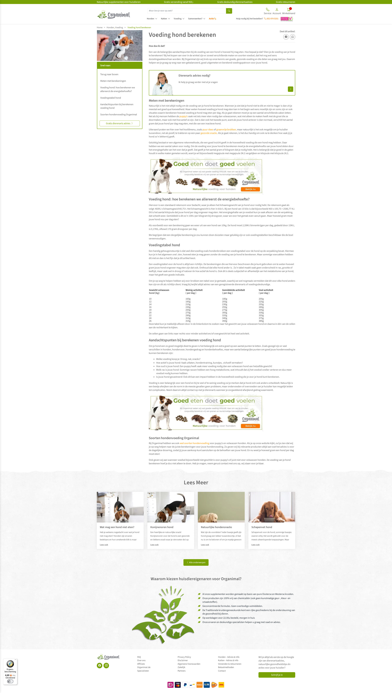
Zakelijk (181, 667)
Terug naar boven (109, 74)
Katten (164, 18)
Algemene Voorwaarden (189, 664)
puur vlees (207, 129)
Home (99, 27)
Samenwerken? (195, 18)
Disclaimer (183, 660)
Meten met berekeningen (113, 81)
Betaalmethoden (226, 667)
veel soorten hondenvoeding (194, 443)
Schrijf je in (277, 675)
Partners (181, 670)
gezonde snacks (209, 133)
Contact (222, 670)
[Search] (229, 11)
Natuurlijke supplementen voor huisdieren (119, 2)
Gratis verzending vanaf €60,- (179, 2)
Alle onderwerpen (197, 562)
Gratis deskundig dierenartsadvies (235, 2)
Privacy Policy (184, 657)
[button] (277, 11)
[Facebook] (99, 665)
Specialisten (143, 670)
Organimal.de (143, 667)
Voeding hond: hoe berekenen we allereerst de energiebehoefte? (117, 89)
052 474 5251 (272, 18)
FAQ (139, 657)
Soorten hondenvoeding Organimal (118, 114)
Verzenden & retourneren (229, 664)
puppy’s (183, 116)
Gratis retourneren (285, 2)
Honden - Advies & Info (228, 657)
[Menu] (15, 660)
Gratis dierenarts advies (118, 123)
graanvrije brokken (226, 129)
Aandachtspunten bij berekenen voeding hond (116, 106)
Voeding (177, 18)
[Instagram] (106, 665)
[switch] (10, 681)
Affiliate (141, 664)
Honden (150, 18)
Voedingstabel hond (110, 98)
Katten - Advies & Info (228, 660)
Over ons (141, 660)
